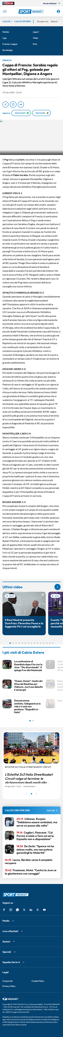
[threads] (37, 909)
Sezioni (6, 941)
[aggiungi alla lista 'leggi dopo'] (13, 104)
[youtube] (44, 909)
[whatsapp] (17, 909)
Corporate (7, 981)
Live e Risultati (10, 931)
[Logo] (32, 11)
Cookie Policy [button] (37, 981)
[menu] (4, 11)
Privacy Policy (8, 986)
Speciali (6, 951)
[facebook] (4, 909)
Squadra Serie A (11, 962)
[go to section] (57, 587)
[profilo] (58, 11)
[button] (32, 11)
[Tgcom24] (8, 3)
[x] (24, 909)
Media (5, 920)
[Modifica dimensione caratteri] (21, 104)
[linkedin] (30, 909)
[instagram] (10, 909)
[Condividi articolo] (5, 104)
